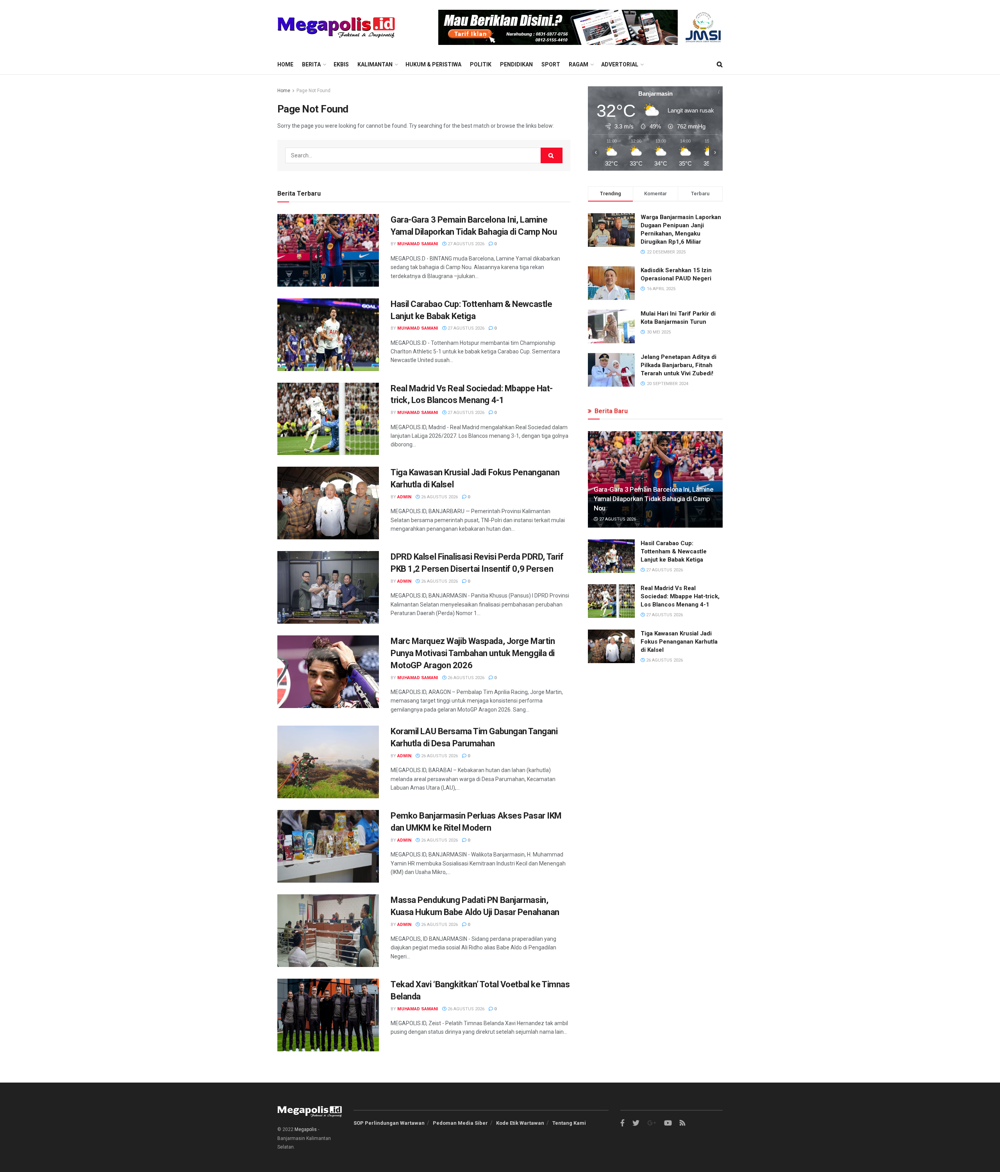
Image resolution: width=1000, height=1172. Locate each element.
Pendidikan (516, 64)
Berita (311, 64)
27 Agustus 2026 (465, 243)
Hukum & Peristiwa (433, 64)
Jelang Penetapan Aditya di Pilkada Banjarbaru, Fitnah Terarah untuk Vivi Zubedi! (678, 365)
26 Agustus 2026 (439, 496)
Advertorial (619, 64)
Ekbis (341, 64)
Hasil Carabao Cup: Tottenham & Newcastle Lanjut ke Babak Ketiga (674, 551)
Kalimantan (375, 64)
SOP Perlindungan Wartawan (389, 1123)
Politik (480, 64)
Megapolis (306, 1129)
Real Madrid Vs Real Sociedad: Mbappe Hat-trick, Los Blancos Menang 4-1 (680, 596)
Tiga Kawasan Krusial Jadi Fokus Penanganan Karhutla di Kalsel (679, 641)
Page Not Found (313, 90)
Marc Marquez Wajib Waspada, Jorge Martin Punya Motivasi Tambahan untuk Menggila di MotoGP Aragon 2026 (473, 653)
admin (404, 496)
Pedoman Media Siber (460, 1123)
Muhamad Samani (417, 243)
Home (285, 64)
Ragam (578, 64)
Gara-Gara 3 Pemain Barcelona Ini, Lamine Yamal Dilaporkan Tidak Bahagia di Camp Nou (653, 498)
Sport (550, 64)
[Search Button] (551, 155)
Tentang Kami (569, 1123)
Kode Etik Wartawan (520, 1123)
